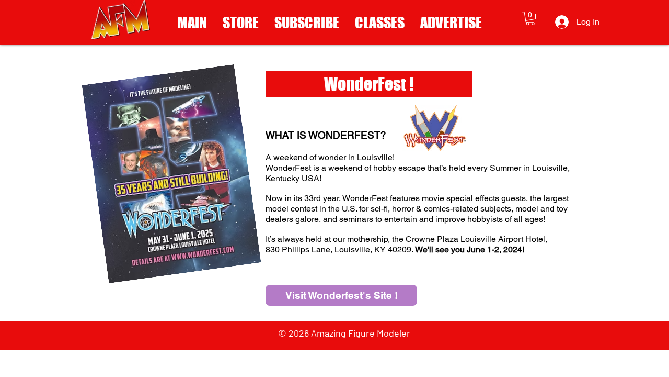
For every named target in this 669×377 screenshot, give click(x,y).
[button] (530, 18)
